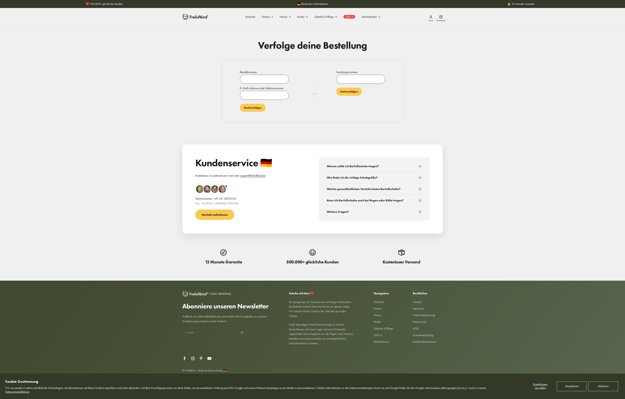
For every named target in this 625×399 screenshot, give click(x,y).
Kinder (301, 17)
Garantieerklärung (423, 335)
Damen (266, 17)
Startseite (250, 17)
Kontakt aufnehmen (215, 215)
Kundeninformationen (424, 341)
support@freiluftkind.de (252, 175)
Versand (417, 302)
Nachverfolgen (253, 107)
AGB (415, 328)
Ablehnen (603, 386)
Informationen (369, 17)
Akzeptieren (572, 386)
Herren (283, 17)
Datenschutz (419, 322)
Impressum (418, 308)
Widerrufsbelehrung (424, 315)
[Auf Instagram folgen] (193, 358)
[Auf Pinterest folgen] (201, 358)
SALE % (349, 17)
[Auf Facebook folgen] (184, 358)
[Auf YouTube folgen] (209, 358)
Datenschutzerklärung (17, 392)
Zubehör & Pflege (324, 17)
